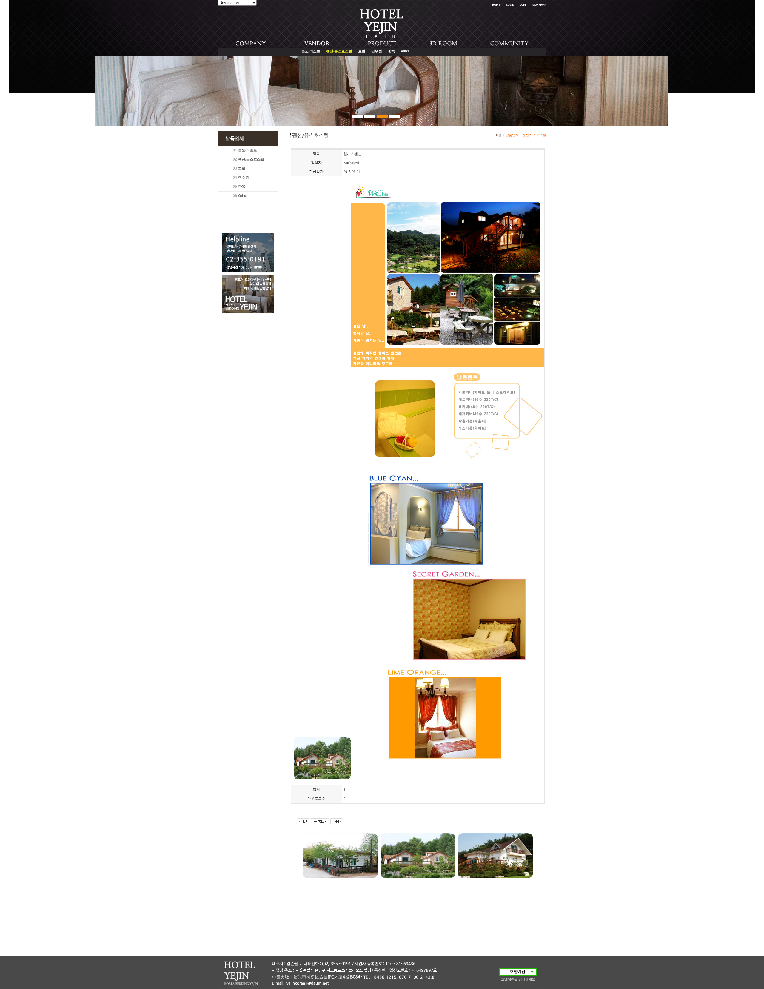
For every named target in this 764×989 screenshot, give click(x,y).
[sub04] (394, 116)
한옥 (391, 51)
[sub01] (357, 116)
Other (243, 196)
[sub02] (369, 116)
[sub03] (382, 116)
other (405, 51)
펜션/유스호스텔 (251, 159)
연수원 (376, 51)
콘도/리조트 (310, 51)
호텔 (361, 51)
